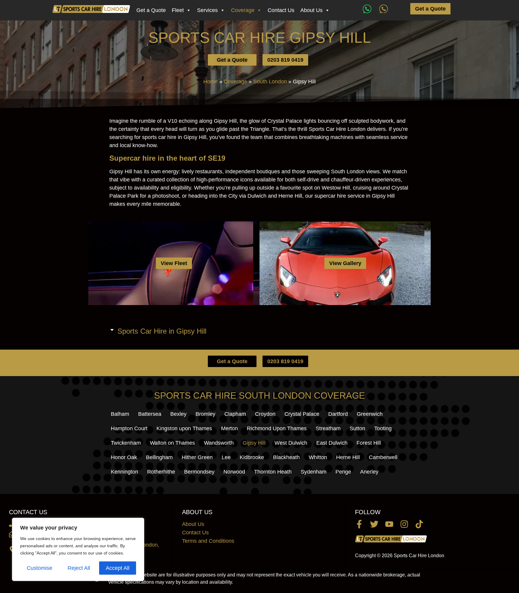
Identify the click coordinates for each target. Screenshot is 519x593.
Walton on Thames (172, 443)
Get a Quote (151, 10)
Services (207, 10)
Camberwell (383, 457)
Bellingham (159, 457)
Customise (39, 568)
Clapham (235, 414)
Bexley (178, 414)
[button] (259, 329)
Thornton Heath (273, 472)
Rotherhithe (161, 472)
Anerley (369, 472)
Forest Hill (369, 443)
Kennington (124, 472)
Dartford (338, 414)
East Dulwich (332, 443)
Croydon (265, 414)
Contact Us (281, 10)
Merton (229, 428)
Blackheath (286, 457)
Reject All (79, 568)
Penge (343, 472)
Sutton (357, 428)
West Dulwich (291, 443)
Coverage (242, 10)
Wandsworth (219, 443)
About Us (311, 10)
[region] (78, 549)
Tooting (383, 428)
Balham (120, 414)
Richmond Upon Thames (277, 428)
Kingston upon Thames (184, 428)
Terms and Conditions (208, 541)
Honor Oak (124, 457)
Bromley (205, 414)
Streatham (328, 428)
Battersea (149, 414)
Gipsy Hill (254, 443)
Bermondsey (199, 472)
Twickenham (126, 443)
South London (270, 82)
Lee (226, 457)
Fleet (178, 10)
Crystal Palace (301, 414)
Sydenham (313, 472)
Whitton (318, 457)
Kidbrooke (252, 457)
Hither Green (197, 457)
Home (210, 82)
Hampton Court (129, 428)
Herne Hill (348, 457)
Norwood (234, 472)
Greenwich (370, 414)
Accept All (117, 568)
